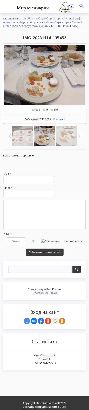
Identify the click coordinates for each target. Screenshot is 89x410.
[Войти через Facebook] (41, 321)
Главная (8, 18)
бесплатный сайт (46, 407)
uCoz (63, 407)
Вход (54, 293)
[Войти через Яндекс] (48, 321)
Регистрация (40, 293)
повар (60, 119)
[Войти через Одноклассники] (62, 321)
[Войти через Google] (55, 321)
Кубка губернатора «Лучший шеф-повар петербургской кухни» (42, 24)
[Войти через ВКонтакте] (34, 321)
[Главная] (44, 7)
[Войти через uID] (27, 321)
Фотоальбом (24, 18)
